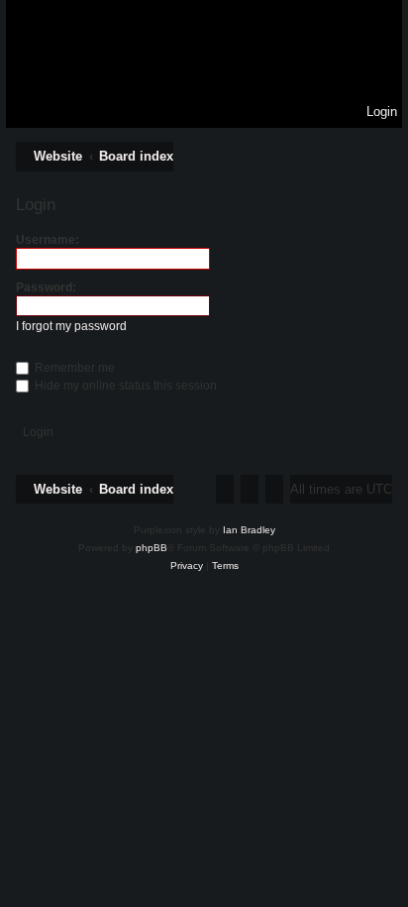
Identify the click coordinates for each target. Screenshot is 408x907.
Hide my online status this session (124, 386)
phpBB (151, 547)
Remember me (73, 368)
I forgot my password (71, 326)
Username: (47, 240)
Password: (46, 287)
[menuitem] (373, 112)
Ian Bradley (249, 529)
